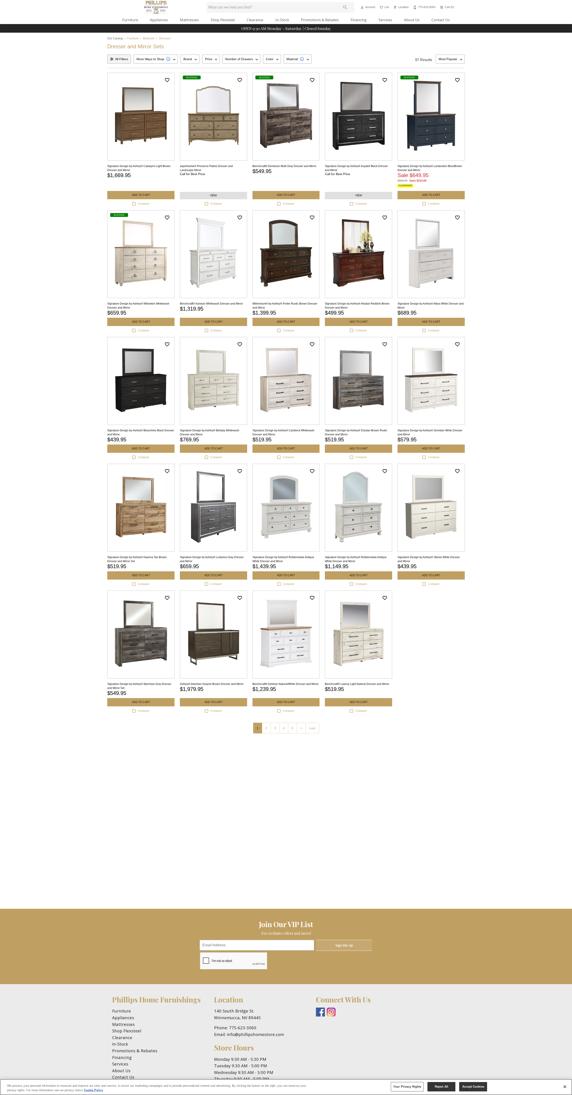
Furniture (130, 19)
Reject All (441, 1086)
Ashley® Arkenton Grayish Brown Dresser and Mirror (212, 684)
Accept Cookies (473, 1086)
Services (385, 19)
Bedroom (149, 38)
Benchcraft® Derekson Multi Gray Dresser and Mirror (284, 166)
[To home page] (156, 7)
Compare (143, 203)
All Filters (121, 59)
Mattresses (189, 19)
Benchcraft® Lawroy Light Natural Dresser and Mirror (357, 684)
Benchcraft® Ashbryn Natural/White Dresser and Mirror (285, 684)
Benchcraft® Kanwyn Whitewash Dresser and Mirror (211, 303)
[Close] (565, 1087)
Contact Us (440, 19)
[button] (362, 7)
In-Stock (282, 19)
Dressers (165, 38)
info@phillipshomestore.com (255, 1034)
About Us (412, 19)
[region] (286, 1087)
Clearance (255, 19)
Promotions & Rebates (320, 19)
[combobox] (156, 59)
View (213, 195)
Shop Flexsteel (223, 19)
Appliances (159, 19)
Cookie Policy (93, 1090)
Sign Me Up (344, 945)
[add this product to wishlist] (167, 80)
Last (312, 728)
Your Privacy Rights (407, 1086)
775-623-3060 (242, 1027)
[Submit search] (345, 7)
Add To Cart (141, 195)
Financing (359, 19)
